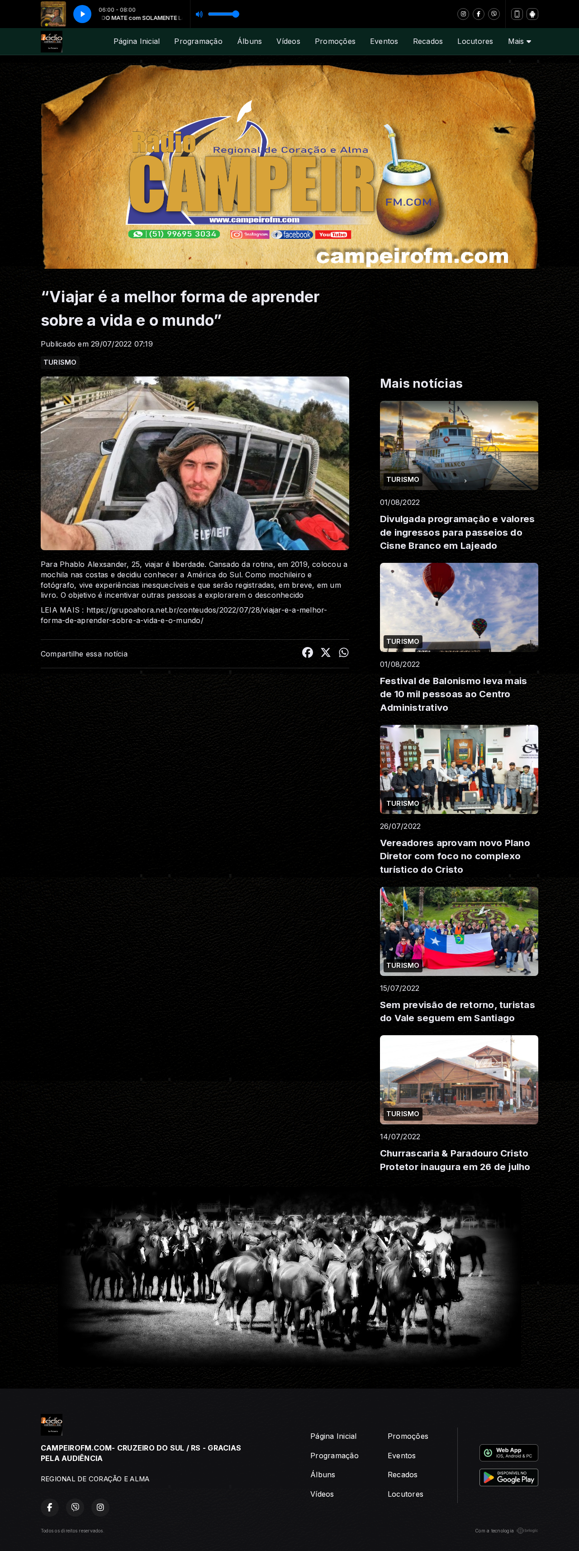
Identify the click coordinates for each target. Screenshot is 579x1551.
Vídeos (288, 41)
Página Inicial (137, 41)
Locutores (475, 41)
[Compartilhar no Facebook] (307, 654)
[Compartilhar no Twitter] (325, 654)
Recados (428, 41)
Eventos (384, 41)
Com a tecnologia (494, 1530)
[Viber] (494, 14)
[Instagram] (463, 14)
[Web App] (517, 14)
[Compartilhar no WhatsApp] (343, 654)
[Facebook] (478, 14)
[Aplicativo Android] (532, 14)
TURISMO (60, 362)
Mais (517, 41)
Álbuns (249, 41)
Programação (198, 41)
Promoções (335, 41)
